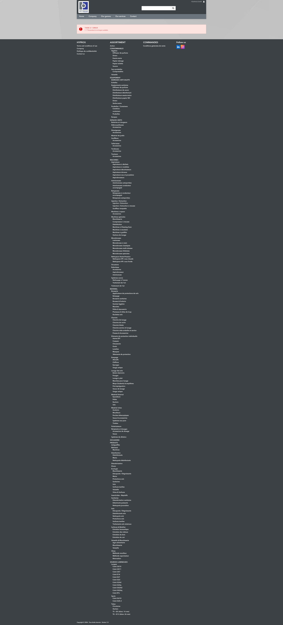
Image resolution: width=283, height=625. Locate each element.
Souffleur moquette (120, 208)
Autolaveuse (117, 275)
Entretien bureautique (121, 529)
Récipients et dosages (119, 429)
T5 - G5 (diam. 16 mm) (121, 611)
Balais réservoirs (118, 373)
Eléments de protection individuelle (124, 336)
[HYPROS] (83, 7)
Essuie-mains (117, 58)
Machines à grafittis (120, 232)
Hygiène (114, 51)
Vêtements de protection (122, 354)
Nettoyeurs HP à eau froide (122, 261)
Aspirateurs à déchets (120, 164)
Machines (116, 450)
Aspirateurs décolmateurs (122, 169)
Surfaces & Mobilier (118, 527)
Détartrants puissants (120, 503)
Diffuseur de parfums (120, 53)
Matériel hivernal (117, 394)
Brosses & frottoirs (119, 301)
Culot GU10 (117, 598)
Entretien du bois (119, 535)
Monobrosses (116, 238)
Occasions (115, 264)
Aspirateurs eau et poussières (123, 175)
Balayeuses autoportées (121, 198)
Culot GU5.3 (117, 601)
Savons (115, 66)
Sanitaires (116, 481)
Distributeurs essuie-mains (122, 95)
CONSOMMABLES (116, 48)
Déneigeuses (116, 130)
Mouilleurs (116, 413)
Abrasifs (116, 360)
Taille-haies (115, 143)
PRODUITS (114, 443)
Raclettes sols (117, 314)
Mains (115, 458)
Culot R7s (116, 593)
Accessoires (117, 127)
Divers (115, 55)
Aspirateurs (115, 162)
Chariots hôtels (118, 325)
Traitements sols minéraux (122, 524)
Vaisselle (114, 74)
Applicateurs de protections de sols (125, 293)
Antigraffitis (115, 445)
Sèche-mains (117, 103)
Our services (120, 16)
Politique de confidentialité (87, 51)
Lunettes (116, 349)
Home (81, 16)
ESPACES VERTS (116, 120)
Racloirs (115, 402)
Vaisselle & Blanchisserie (120, 540)
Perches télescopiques (121, 415)
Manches (116, 306)
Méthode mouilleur (120, 553)
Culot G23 (116, 580)
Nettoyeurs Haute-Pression (120, 257)
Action (112, 46)
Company (93, 16)
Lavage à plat (117, 378)
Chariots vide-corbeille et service (124, 330)
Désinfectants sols (119, 513)
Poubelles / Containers (119, 106)
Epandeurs (116, 397)
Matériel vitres (116, 408)
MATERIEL (114, 289)
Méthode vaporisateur (121, 556)
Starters (115, 609)
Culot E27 (116, 577)
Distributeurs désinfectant (122, 93)
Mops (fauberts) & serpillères (123, 383)
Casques (116, 341)
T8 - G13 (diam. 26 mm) (121, 614)
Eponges (116, 365)
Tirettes (115, 423)
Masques (116, 352)
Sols (114, 484)
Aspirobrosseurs (118, 177)
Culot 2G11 (117, 569)
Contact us (81, 54)
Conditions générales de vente (154, 46)
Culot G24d (117, 582)
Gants (115, 346)
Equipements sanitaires (119, 85)
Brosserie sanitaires (120, 299)
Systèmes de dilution (118, 437)
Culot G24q (117, 585)
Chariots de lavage (119, 320)
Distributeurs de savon (121, 90)
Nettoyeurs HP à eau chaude (123, 259)
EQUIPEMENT (115, 78)
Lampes (114, 564)
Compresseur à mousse (121, 222)
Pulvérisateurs (116, 426)
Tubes (113, 604)
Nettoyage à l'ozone (120, 280)
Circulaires (116, 606)
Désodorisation (116, 463)
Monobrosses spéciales (121, 253)
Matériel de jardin (117, 135)
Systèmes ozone (117, 278)
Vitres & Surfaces (119, 492)
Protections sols (118, 479)
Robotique (115, 267)
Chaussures (117, 344)
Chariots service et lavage (122, 328)
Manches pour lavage (120, 381)
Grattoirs (116, 410)
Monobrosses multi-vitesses (122, 248)
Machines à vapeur (118, 211)
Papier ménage (118, 61)
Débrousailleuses (117, 125)
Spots (113, 596)
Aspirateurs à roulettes (121, 167)
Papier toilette (118, 63)
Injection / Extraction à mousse (124, 206)
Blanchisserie (117, 219)
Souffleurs (115, 138)
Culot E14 (116, 574)
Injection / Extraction (119, 201)
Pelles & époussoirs (120, 309)
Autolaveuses (116, 181)
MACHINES (114, 160)
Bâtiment (114, 447)
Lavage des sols (117, 371)
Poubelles (116, 114)
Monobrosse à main (120, 243)
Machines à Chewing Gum (122, 227)
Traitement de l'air (119, 283)
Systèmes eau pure (119, 420)
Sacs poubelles (116, 69)
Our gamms (106, 16)
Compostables (118, 71)
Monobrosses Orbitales (121, 251)
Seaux (115, 434)
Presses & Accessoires (120, 333)
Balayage (116, 296)
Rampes (114, 117)
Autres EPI (116, 338)
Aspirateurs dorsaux (120, 172)
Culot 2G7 (116, 572)
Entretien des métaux (120, 532)
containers (116, 111)
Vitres (113, 551)
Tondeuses (115, 149)
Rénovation (117, 558)
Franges (115, 375)
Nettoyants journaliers (121, 505)
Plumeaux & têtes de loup (122, 312)
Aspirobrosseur (118, 272)
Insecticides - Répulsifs (119, 495)
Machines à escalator (120, 230)
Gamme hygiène (118, 304)
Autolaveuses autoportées (122, 183)
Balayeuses (115, 191)
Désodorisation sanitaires (122, 500)
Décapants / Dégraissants (122, 474)
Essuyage (114, 357)
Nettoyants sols (118, 516)
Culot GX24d (117, 588)
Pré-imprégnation (119, 386)
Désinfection (117, 224)
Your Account (196, 1)
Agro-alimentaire (119, 542)
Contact (133, 16)
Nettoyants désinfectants (122, 460)
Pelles (115, 399)
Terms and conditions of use (87, 46)
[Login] (204, 2)
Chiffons (116, 362)
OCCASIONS (114, 440)
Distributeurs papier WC (121, 98)
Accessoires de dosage (121, 431)
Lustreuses (116, 240)
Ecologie (114, 469)
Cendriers (116, 108)
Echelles (114, 82)
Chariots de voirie (119, 322)
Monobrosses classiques (121, 245)
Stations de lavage (119, 235)
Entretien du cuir (119, 537)
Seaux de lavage (119, 389)
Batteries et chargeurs (119, 122)
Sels (114, 405)
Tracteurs (114, 154)
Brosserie (114, 291)
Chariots (114, 318)
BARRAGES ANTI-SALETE (120, 80)
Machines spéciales (118, 217)
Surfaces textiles (118, 487)
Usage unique (118, 367)
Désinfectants (117, 455)
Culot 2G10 (117, 566)
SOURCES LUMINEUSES (119, 562)
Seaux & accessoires (120, 418)
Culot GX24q (117, 590)
